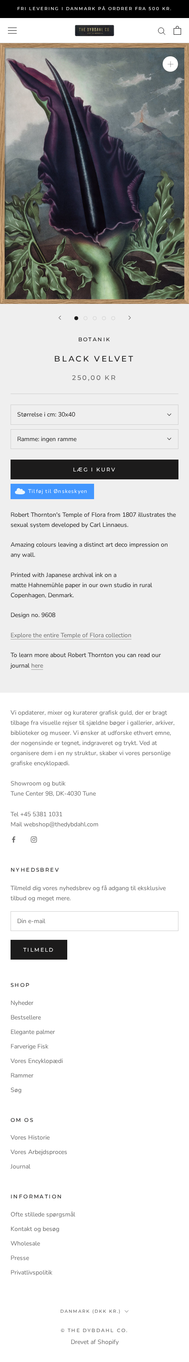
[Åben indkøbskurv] (177, 30)
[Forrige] (59, 318)
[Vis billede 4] (104, 318)
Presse (20, 1258)
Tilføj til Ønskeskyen (57, 491)
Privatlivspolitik (31, 1272)
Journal (20, 1166)
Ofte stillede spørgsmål (43, 1214)
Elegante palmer (33, 1032)
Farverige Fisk (29, 1046)
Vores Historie (30, 1137)
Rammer (22, 1075)
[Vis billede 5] (113, 318)
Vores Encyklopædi (37, 1061)
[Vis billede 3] (95, 318)
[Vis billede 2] (85, 318)
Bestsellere (26, 1017)
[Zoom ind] (170, 64)
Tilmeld (39, 949)
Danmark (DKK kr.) (90, 1311)
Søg (16, 1090)
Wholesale (25, 1243)
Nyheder (22, 1003)
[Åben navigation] (12, 30)
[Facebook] (14, 839)
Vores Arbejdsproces (39, 1152)
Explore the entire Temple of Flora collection (71, 635)
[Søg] (162, 30)
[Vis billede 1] (76, 318)
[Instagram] (34, 839)
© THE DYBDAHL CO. (94, 1330)
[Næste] (129, 318)
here (37, 665)
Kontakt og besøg (35, 1229)
